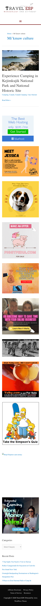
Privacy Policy (28, 590)
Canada (11, 95)
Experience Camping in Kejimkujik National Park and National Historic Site (20, 83)
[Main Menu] (20, 21)
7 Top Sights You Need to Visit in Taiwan (16, 562)
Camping (5, 95)
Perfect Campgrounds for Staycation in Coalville (18, 565)
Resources (27, 593)
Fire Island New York (9, 569)
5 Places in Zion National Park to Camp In (16, 580)
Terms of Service (16, 593)
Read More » (6, 100)
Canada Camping (21, 95)
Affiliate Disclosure (14, 590)
